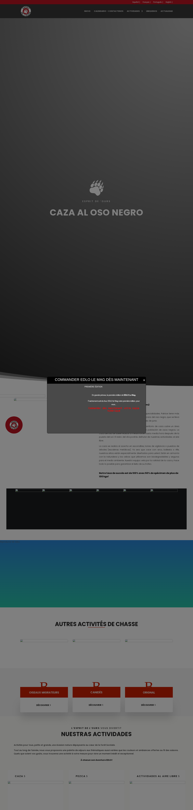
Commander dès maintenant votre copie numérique (113, 409)
